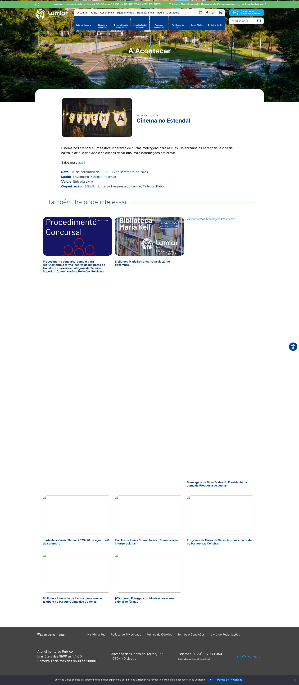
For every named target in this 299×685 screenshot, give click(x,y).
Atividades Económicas (159, 26)
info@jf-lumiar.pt (249, 656)
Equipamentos (125, 12)
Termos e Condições (191, 634)
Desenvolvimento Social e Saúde (121, 26)
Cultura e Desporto (83, 25)
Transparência (145, 12)
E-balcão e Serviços (215, 25)
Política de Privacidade (126, 634)
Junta (93, 12)
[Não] (294, 680)
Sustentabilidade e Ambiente (140, 26)
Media (160, 12)
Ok (210, 679)
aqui (81, 162)
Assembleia (107, 12)
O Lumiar (82, 12)
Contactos (173, 12)
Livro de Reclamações (225, 634)
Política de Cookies (159, 634)
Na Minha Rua (96, 634)
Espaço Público (197, 25)
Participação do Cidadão (178, 26)
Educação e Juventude (102, 26)
